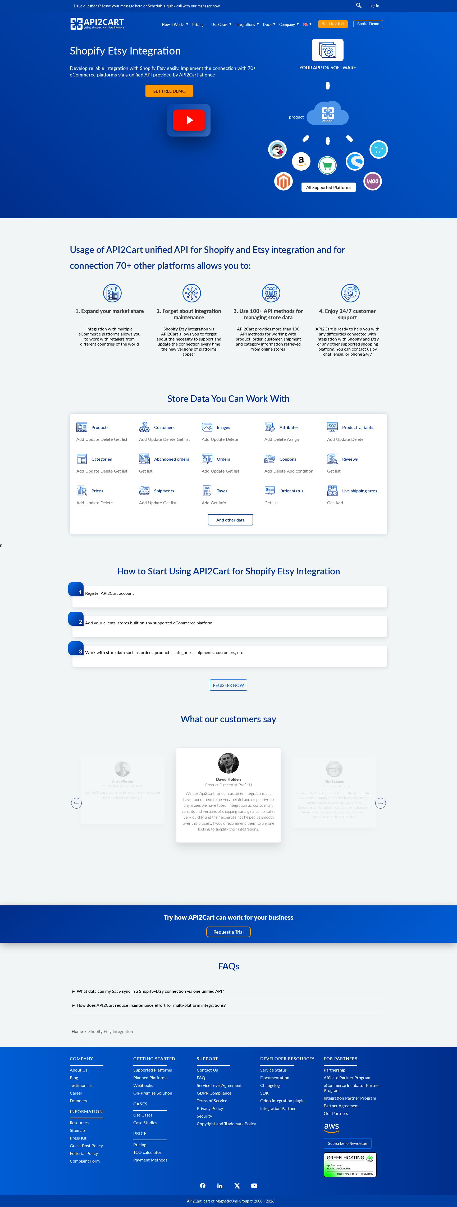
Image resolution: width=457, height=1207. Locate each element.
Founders (78, 1100)
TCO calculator (147, 1152)
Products (100, 427)
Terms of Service (212, 1100)
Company (287, 24)
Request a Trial (228, 932)
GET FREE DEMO (169, 90)
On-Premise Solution (152, 1092)
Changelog (270, 1084)
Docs (267, 24)
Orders (223, 458)
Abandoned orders (171, 458)
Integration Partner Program (350, 1097)
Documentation (274, 1077)
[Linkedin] (220, 1187)
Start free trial (333, 23)
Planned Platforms (150, 1077)
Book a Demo (368, 23)
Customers (164, 427)
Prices (97, 490)
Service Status (273, 1069)
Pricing (197, 24)
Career (76, 1092)
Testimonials (81, 1084)
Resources (79, 1122)
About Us (79, 1069)
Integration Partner (278, 1107)
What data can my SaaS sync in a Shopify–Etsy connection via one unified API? (150, 990)
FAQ (201, 1077)
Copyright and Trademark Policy (226, 1123)
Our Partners (336, 1112)
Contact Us (207, 1069)
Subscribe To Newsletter (347, 1143)
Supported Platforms (152, 1069)
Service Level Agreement (219, 1084)
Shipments (164, 490)
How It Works (173, 24)
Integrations (245, 24)
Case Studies (145, 1122)
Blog (74, 1077)
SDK (264, 1092)
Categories (102, 458)
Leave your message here (122, 6)
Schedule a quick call (165, 6)
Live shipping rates (359, 490)
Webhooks (143, 1084)
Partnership (334, 1069)
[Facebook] (202, 1187)
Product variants (357, 427)
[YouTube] (254, 1187)
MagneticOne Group (232, 1201)
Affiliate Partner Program (347, 1077)
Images (223, 427)
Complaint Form (85, 1160)
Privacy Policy (210, 1107)
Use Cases (219, 24)
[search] (359, 7)
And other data (230, 519)
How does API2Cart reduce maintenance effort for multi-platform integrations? (151, 1005)
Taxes (222, 490)
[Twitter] (237, 1187)
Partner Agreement (341, 1105)
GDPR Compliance (214, 1092)
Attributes (289, 427)
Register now (228, 685)
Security (204, 1115)
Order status (291, 490)
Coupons (288, 458)
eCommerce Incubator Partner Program (352, 1087)
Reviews (350, 458)
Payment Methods (150, 1159)
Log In (374, 5)
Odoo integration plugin (282, 1100)
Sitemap (77, 1130)
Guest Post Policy (86, 1145)
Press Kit (78, 1137)
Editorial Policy (84, 1153)
